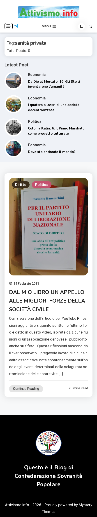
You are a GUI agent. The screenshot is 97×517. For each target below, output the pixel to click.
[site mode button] (81, 26)
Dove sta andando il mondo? (51, 152)
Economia (37, 74)
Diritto (20, 184)
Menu (47, 26)
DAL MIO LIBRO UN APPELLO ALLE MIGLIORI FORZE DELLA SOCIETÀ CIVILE (47, 301)
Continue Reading (26, 389)
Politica (34, 121)
